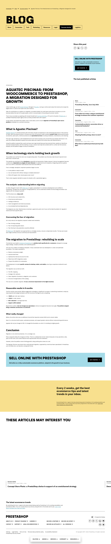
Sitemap (8, 532)
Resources (73, 539)
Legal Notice (15, 532)
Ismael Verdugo (24, 107)
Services (53, 539)
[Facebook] (74, 47)
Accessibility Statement (51, 532)
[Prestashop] (13, 3)
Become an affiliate (53, 524)
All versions (67, 524)
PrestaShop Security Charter (13, 533)
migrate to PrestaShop (25, 243)
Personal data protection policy (36, 532)
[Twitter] (82, 47)
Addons (44, 539)
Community (63, 539)
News (9, 27)
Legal (55, 27)
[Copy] (85, 47)
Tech (27, 27)
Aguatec (37, 107)
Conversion (18, 27)
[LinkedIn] (78, 47)
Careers (32, 521)
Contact (9, 524)
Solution (35, 539)
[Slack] (103, 524)
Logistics (78, 27)
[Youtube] (103, 520)
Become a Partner (52, 521)
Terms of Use (23, 532)
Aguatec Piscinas (10, 132)
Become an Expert (67, 521)
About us (9, 521)
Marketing (36, 27)
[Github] (100, 524)
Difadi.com (62, 116)
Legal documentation (30, 524)
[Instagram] (93, 520)
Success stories (66, 27)
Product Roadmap (21, 521)
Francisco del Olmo (42, 116)
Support (17, 524)
